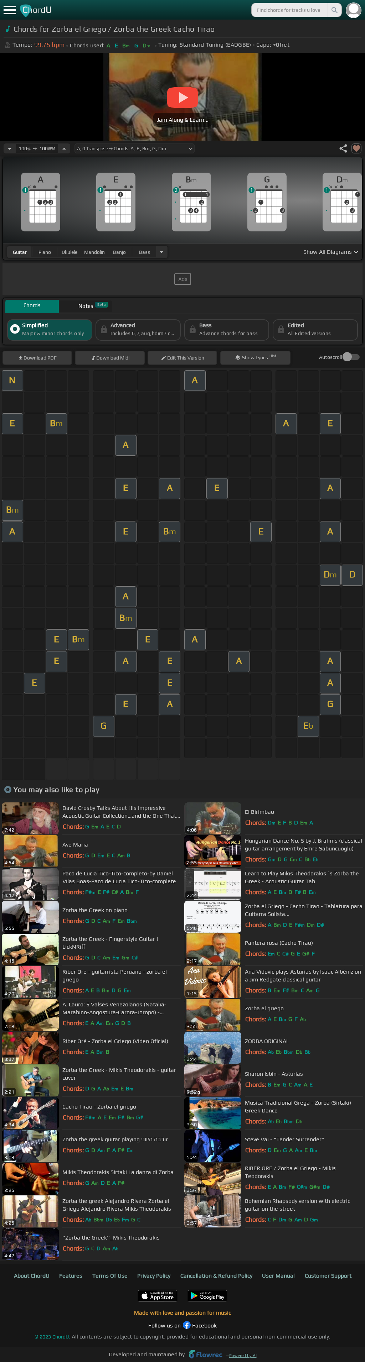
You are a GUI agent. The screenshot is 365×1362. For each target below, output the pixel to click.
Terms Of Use (110, 1275)
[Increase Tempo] (64, 148)
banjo (119, 252)
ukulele (69, 252)
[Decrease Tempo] (10, 148)
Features (70, 1275)
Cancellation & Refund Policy (216, 1275)
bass (144, 252)
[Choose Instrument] (161, 251)
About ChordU (32, 1275)
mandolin (94, 252)
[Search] (334, 10)
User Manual (278, 1275)
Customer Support (328, 1275)
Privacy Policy (153, 1275)
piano (44, 252)
